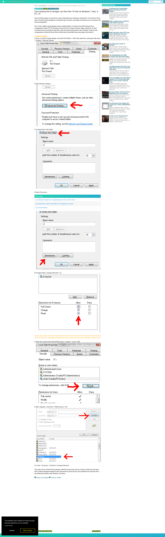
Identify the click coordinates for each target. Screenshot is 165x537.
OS (9, 1)
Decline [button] (12, 530)
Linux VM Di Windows (41, 207)
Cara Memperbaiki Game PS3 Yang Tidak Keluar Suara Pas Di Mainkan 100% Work (119, 68)
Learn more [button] (9, 525)
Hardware (15, 1)
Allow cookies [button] (27, 530)
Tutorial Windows (53, 8)
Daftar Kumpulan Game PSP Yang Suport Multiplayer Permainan (119, 33)
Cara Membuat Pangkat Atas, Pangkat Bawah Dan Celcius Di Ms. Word (55, 200)
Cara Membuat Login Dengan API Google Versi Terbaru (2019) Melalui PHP (119, 104)
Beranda (49, 531)
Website (23, 1)
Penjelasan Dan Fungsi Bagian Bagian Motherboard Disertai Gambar (118, 10)
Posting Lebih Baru (40, 531)
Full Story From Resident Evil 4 (118, 116)
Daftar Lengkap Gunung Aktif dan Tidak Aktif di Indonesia (119, 21)
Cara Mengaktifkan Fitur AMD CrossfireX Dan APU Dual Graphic (119, 55)
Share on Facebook (42, 477)
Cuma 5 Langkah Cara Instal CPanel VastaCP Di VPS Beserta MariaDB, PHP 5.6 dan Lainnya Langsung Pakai (120, 80)
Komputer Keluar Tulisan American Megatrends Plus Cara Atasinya (119, 92)
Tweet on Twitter (56, 477)
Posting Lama (96, 531)
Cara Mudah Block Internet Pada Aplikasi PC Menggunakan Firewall (54, 203)
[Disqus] (67, 504)
